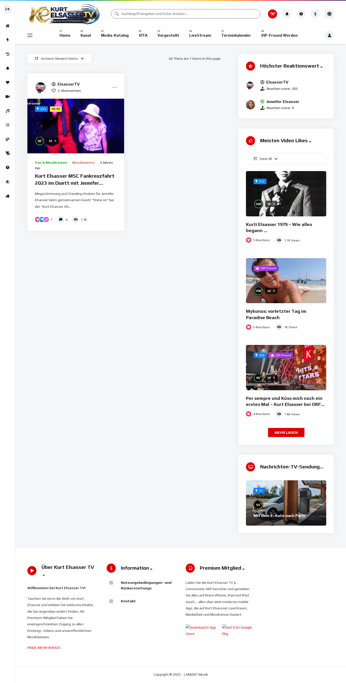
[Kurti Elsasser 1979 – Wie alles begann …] (286, 193)
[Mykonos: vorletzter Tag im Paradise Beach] (286, 280)
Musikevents (83, 162)
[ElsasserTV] (41, 87)
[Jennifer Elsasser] (250, 104)
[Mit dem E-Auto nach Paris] (286, 503)
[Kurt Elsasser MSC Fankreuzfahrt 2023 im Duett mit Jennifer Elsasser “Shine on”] (75, 126)
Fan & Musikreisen (51, 162)
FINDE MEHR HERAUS (44, 648)
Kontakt (128, 601)
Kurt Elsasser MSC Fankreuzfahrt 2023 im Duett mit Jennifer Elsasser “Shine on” (74, 183)
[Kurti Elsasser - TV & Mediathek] (65, 14)
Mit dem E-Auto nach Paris (279, 515)
